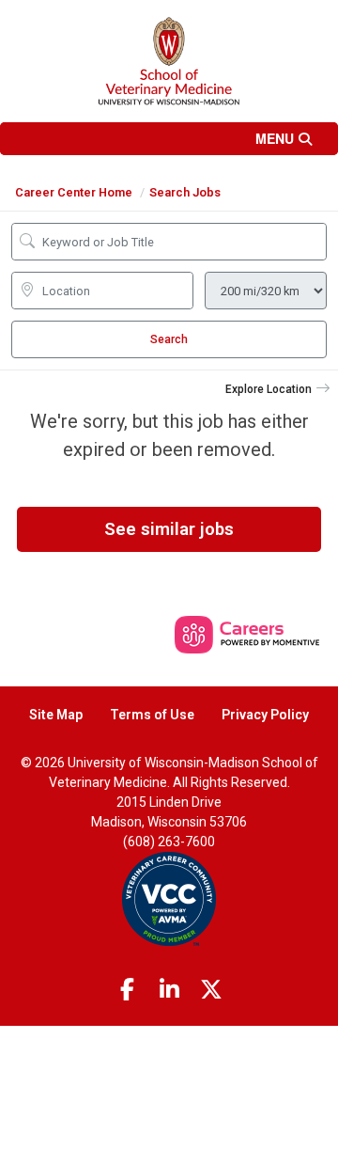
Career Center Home (73, 192)
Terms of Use (152, 714)
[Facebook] (128, 990)
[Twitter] (211, 990)
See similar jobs (169, 529)
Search (169, 339)
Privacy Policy (265, 714)
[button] (169, 138)
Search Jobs (185, 192)
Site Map (56, 714)
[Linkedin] (169, 990)
